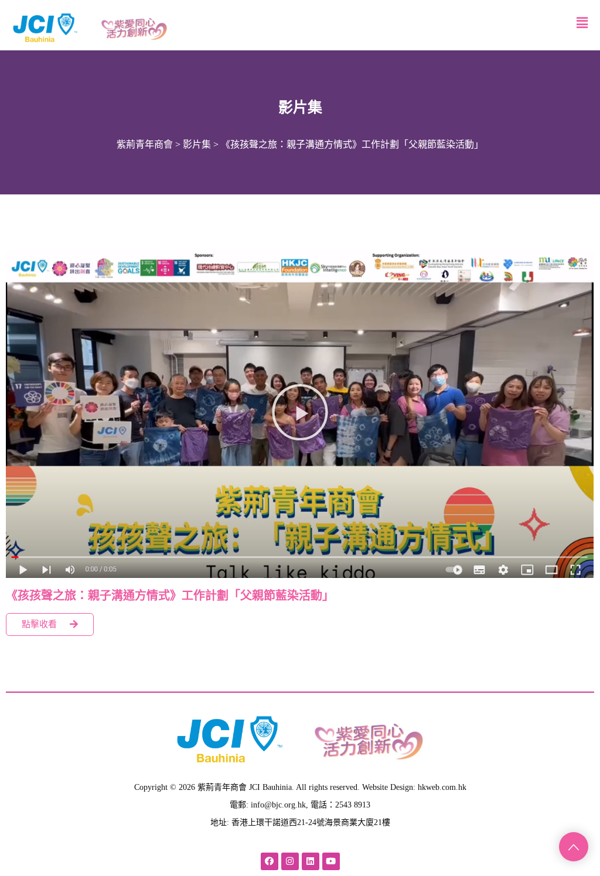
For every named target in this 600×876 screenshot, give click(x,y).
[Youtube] (331, 861)
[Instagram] (290, 861)
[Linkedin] (310, 861)
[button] (300, 412)
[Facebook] (269, 861)
